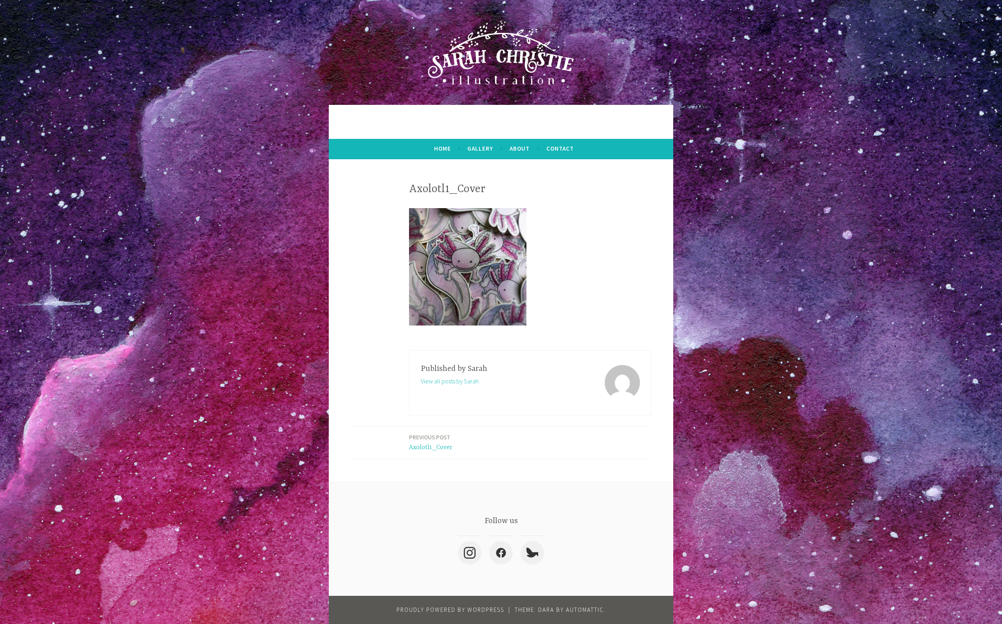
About (520, 148)
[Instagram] (469, 553)
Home (442, 148)
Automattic (585, 609)
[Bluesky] (532, 553)
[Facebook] (501, 553)
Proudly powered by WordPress (450, 609)
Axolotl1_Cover (430, 442)
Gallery (480, 148)
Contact (560, 148)
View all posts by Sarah (450, 381)
